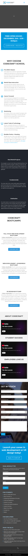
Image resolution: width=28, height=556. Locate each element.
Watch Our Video (8, 508)
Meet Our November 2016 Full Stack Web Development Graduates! (14, 532)
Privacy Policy (8, 554)
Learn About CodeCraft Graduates (12, 521)
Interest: (3, 409)
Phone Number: (4, 404)
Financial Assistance (8, 500)
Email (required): (4, 399)
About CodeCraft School (10, 494)
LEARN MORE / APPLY (14, 249)
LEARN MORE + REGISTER (14, 45)
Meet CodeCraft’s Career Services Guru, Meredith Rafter (13, 535)
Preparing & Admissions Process (11, 498)
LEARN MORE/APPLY (14, 277)
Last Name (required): (6, 394)
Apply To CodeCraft (14, 458)
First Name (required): (6, 389)
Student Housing (8, 502)
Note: (2, 420)
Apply (5, 512)
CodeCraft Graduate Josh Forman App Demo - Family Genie (13, 538)
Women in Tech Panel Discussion (12, 529)
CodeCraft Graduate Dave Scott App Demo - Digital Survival (14, 541)
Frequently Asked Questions (11, 504)
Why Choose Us (8, 496)
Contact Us (6, 510)
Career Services (7, 506)
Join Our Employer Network (11, 519)
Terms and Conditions (16, 554)
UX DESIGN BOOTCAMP (14, 291)
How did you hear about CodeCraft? (9, 415)
